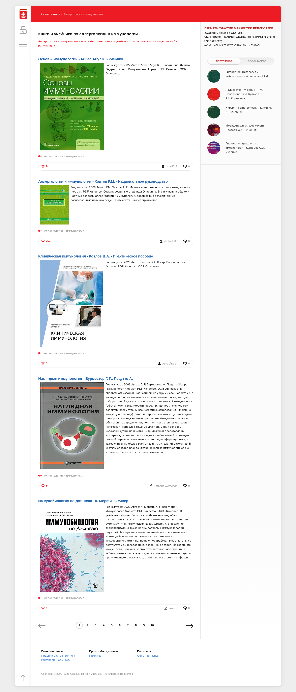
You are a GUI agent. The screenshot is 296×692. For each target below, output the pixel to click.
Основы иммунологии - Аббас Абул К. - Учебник (80, 59)
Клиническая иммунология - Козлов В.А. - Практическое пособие (95, 256)
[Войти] (23, 30)
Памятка (95, 655)
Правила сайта (51, 655)
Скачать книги (50, 14)
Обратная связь (147, 655)
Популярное (224, 61)
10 (152, 625)
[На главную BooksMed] (23, 14)
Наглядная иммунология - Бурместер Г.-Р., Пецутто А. (85, 379)
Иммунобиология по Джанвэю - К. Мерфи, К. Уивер (83, 501)
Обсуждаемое (257, 61)
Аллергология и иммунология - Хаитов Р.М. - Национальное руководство (103, 181)
